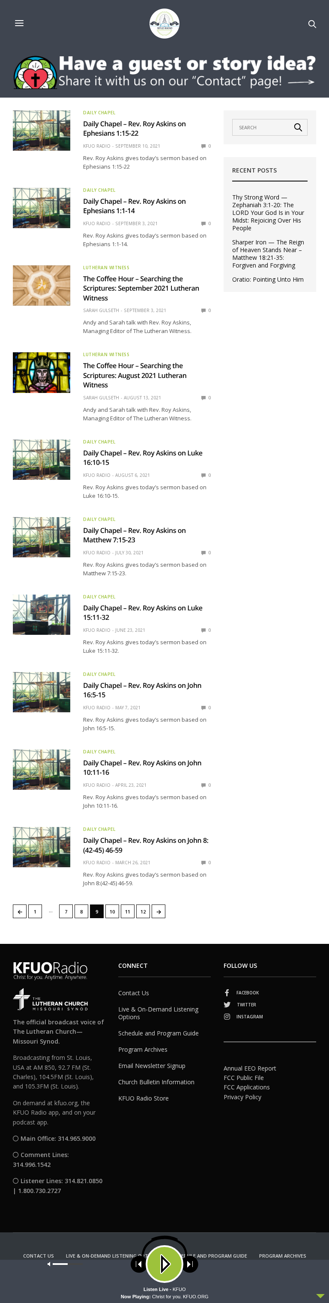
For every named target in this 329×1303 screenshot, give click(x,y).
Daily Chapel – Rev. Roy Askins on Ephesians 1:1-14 (134, 205)
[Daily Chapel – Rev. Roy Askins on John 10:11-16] (41, 770)
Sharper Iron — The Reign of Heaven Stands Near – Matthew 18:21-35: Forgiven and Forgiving (268, 253)
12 (143, 911)
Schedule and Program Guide (158, 1033)
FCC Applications (247, 1087)
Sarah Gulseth (101, 310)
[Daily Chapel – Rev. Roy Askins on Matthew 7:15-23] (41, 537)
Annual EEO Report (250, 1068)
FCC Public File (244, 1078)
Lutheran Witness (106, 267)
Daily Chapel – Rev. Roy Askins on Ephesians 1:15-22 (134, 128)
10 (112, 911)
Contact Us (133, 993)
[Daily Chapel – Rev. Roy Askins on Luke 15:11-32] (41, 615)
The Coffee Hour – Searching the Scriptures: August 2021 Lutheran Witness (134, 375)
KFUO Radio (97, 146)
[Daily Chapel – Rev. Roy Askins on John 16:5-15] (41, 692)
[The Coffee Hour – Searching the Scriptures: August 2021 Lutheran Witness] (41, 372)
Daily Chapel (99, 112)
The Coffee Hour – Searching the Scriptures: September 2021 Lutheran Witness (141, 288)
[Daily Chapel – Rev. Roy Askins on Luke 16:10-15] (41, 460)
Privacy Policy (242, 1097)
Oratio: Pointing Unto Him (268, 279)
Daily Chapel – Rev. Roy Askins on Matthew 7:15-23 (134, 535)
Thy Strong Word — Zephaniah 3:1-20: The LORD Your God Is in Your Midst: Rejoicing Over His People (268, 212)
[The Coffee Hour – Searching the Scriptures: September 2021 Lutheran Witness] (41, 285)
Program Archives (142, 1049)
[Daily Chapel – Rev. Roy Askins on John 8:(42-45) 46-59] (41, 847)
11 (127, 911)
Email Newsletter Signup (151, 1066)
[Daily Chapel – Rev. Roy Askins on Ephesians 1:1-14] (41, 208)
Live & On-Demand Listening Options (158, 1013)
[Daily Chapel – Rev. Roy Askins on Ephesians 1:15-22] (41, 130)
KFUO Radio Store (143, 1098)
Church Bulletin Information (156, 1082)
